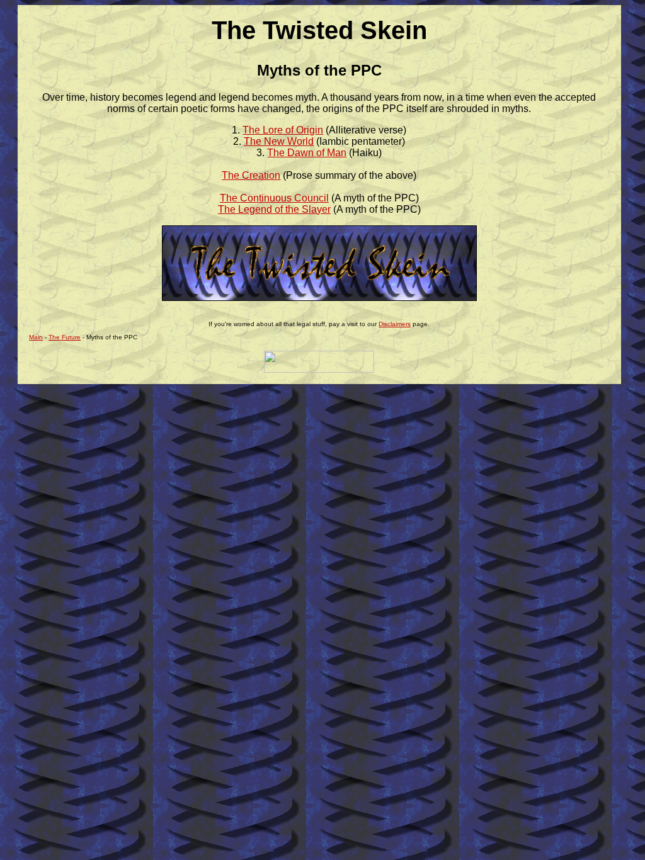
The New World (279, 141)
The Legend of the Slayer (274, 209)
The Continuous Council (274, 198)
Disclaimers (395, 323)
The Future (65, 337)
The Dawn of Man (306, 152)
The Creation (251, 175)
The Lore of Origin (283, 130)
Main (36, 337)
